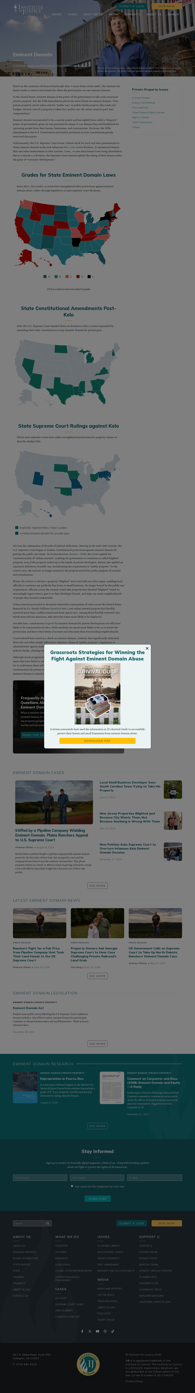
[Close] (147, 648)
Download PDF (97, 741)
